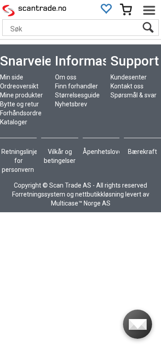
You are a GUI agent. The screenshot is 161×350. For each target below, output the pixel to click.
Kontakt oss (127, 86)
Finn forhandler (76, 86)
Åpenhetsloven (104, 151)
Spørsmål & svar (133, 95)
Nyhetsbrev (71, 104)
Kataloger (13, 122)
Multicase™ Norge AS (80, 203)
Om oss (65, 77)
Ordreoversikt (19, 86)
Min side (11, 77)
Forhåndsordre (21, 113)
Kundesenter (128, 77)
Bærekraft (142, 151)
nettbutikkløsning (99, 194)
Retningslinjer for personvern (20, 160)
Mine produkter (21, 95)
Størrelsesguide (77, 95)
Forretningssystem (38, 194)
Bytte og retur (19, 104)
